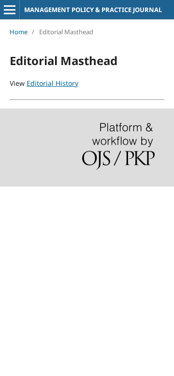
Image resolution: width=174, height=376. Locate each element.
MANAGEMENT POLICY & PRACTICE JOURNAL (93, 9)
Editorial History (52, 83)
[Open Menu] (9, 9)
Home (19, 31)
